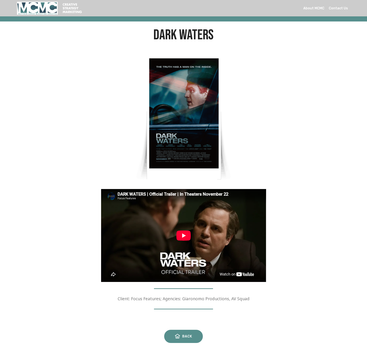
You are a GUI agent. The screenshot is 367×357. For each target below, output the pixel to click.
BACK (187, 336)
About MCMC (313, 8)
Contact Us (338, 8)
